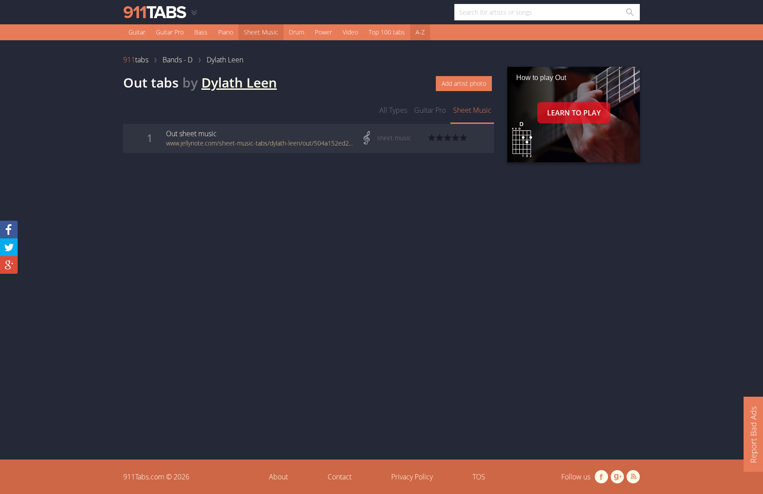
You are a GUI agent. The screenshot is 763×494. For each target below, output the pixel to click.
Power (323, 32)
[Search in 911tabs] (629, 12)
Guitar (136, 32)
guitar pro (430, 110)
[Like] (9, 229)
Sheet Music (261, 32)
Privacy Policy (412, 477)
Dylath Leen (239, 82)
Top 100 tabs (387, 32)
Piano (225, 32)
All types (393, 110)
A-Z (420, 32)
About (278, 477)
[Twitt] (9, 247)
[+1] (9, 265)
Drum (296, 32)
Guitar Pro (170, 32)
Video (350, 32)
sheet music (472, 110)
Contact (339, 477)
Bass (201, 32)
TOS (478, 477)
